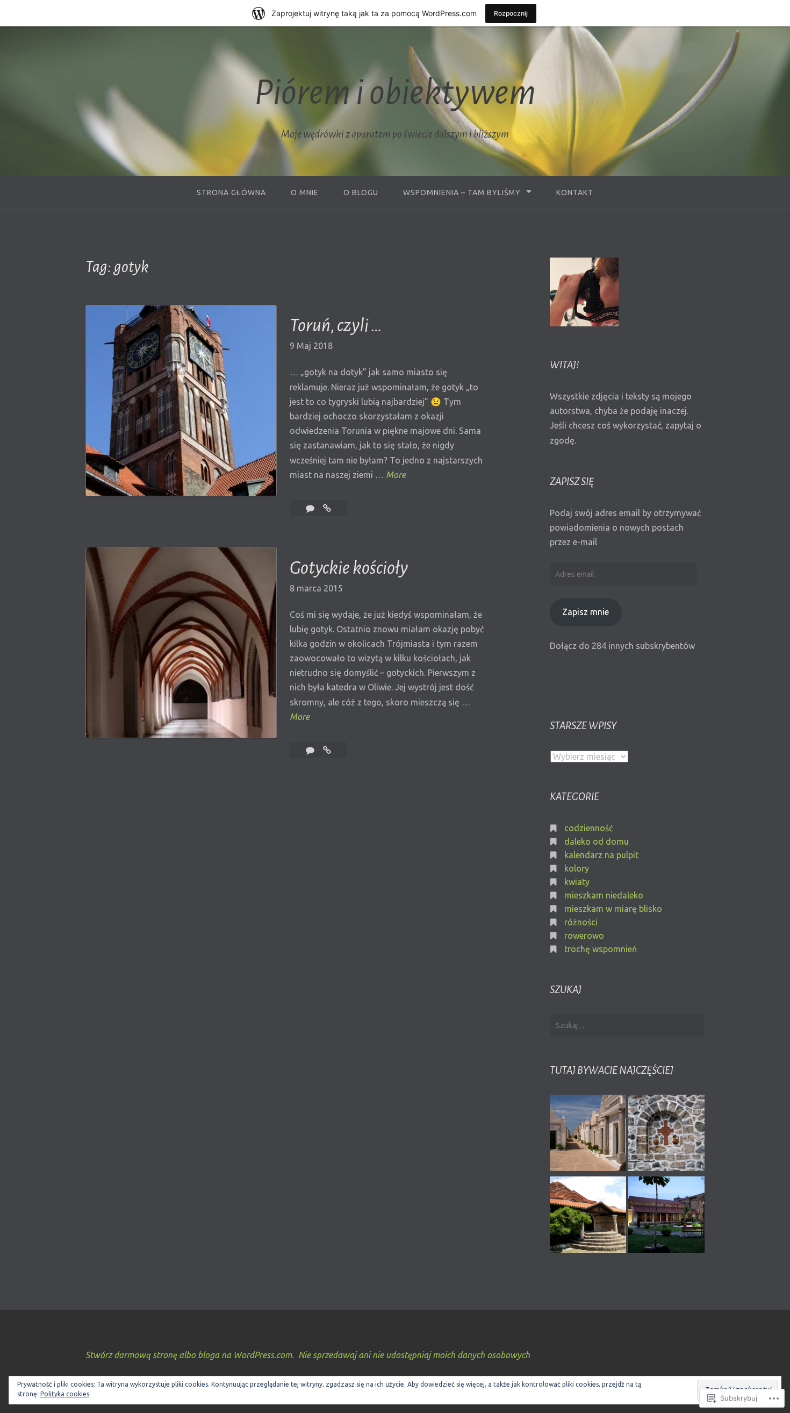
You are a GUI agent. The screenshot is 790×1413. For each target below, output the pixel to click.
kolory (576, 868)
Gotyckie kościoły (349, 567)
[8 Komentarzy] (311, 750)
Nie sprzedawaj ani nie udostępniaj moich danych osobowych (414, 1355)
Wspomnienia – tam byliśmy (462, 192)
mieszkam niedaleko (603, 895)
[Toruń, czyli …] (327, 508)
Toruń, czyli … (336, 325)
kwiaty (577, 882)
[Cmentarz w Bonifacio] (588, 1134)
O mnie (305, 192)
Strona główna (231, 192)
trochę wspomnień (600, 949)
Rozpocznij (511, 13)
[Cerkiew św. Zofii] (666, 1216)
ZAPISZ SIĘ (572, 481)
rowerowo (584, 935)
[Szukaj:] (627, 1025)
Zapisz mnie (585, 612)
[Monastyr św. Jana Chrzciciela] (666, 1134)
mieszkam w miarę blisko (613, 909)
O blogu (360, 192)
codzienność (588, 828)
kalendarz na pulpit (601, 855)
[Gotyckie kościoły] (327, 750)
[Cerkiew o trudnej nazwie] (588, 1216)
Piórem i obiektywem (395, 92)
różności (581, 922)
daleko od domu (596, 841)
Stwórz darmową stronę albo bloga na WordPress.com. (189, 1355)
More (396, 475)
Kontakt (574, 192)
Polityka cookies (64, 1393)
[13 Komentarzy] (311, 508)
